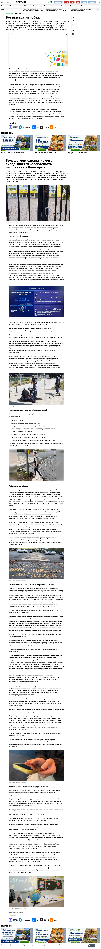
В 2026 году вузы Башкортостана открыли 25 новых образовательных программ (32, 9)
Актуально (47, 6)
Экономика (4, 6)
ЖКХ (10, 6)
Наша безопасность (63, 6)
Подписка (58, 2)
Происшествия (85, 6)
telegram (92, 2)
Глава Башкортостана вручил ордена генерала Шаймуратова (81, 9)
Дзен (84, 2)
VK (72, 2)
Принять (91, 946)
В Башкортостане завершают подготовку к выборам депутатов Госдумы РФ (56, 9)
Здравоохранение (18, 6)
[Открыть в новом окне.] (13, 127)
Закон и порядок (75, 6)
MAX (66, 2)
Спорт (41, 6)
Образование (28, 6)
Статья (3, 9)
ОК (78, 2)
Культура (35, 6)
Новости (53, 6)
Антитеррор (94, 6)
